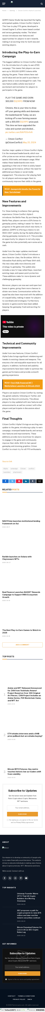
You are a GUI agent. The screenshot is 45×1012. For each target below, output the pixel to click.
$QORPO (18, 101)
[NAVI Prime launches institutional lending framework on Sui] (22, 506)
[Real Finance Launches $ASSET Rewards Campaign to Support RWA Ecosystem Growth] (22, 578)
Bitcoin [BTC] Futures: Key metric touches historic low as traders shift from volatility (24, 771)
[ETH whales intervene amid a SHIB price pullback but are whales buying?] (22, 719)
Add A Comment (22, 645)
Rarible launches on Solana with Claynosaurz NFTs (17, 557)
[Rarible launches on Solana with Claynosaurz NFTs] (22, 542)
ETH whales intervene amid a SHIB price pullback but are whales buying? (25, 734)
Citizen (23, 468)
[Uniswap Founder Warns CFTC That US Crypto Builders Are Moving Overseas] (8, 896)
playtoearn (17, 472)
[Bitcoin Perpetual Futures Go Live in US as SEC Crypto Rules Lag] (8, 930)
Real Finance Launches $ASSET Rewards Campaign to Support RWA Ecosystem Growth (21, 594)
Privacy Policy (21, 822)
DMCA (30, 999)
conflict (31, 468)
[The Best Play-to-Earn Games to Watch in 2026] (22, 616)
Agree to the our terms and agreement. (23, 979)
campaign (14, 468)
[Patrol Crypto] (22, 3)
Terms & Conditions (26, 996)
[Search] (41, 3)
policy (29, 979)
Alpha (5, 468)
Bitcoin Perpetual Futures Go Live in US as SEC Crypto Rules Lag (29, 929)
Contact (11, 996)
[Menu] (3, 3)
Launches (6, 472)
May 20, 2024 (29, 142)
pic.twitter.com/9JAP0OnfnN (19, 132)
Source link (7, 461)
